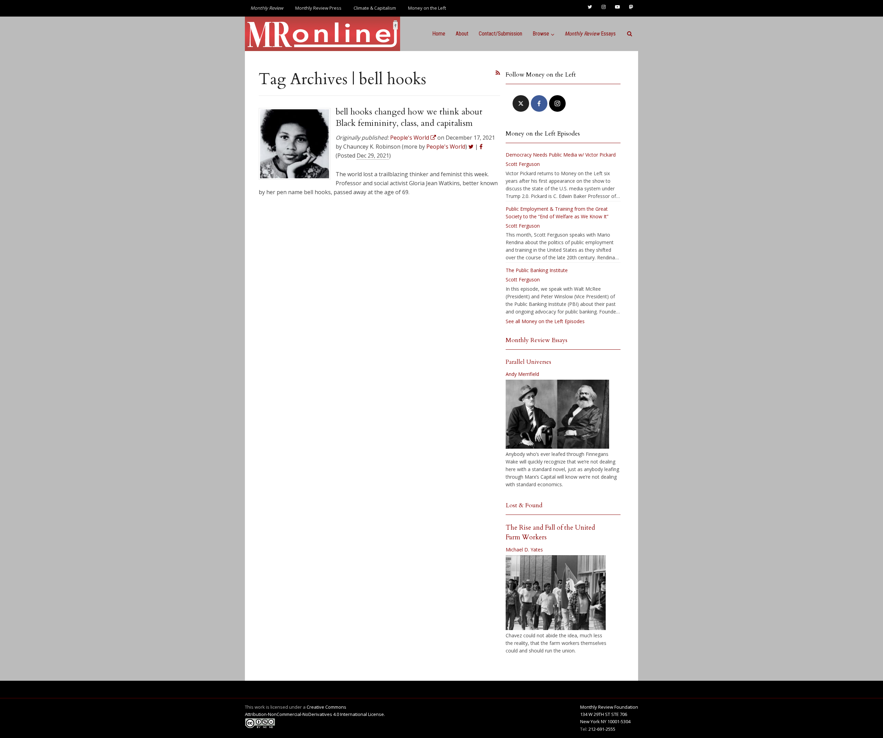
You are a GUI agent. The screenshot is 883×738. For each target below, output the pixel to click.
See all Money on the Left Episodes (545, 321)
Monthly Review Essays (536, 340)
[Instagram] (557, 103)
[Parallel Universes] (557, 414)
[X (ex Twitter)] (521, 103)
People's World (445, 146)
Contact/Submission (500, 33)
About (462, 33)
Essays (590, 33)
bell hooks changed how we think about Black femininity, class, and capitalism (409, 117)
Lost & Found (524, 505)
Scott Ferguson (523, 164)
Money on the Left (427, 8)
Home (438, 33)
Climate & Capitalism (375, 8)
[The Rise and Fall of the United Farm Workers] (556, 592)
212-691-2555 (601, 729)
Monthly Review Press (318, 8)
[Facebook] (539, 103)
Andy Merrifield (522, 374)
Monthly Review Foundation (609, 707)
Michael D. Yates (524, 549)
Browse (541, 33)
